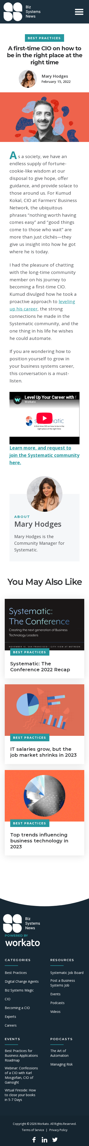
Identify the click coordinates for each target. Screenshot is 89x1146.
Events (55, 994)
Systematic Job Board (67, 972)
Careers (11, 1025)
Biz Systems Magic (19, 990)
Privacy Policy (58, 1130)
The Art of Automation (59, 1053)
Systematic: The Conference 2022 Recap (40, 666)
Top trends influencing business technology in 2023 (39, 841)
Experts (10, 1016)
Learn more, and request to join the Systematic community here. (44, 455)
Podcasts (57, 1002)
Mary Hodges (55, 76)
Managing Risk (61, 1064)
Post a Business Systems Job (62, 982)
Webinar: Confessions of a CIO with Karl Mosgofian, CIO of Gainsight (21, 1075)
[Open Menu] (79, 12)
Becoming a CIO (17, 1007)
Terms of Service (33, 1130)
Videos (55, 1011)
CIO (7, 999)
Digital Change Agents (22, 981)
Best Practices (44, 38)
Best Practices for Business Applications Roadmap (21, 1055)
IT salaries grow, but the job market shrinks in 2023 (43, 752)
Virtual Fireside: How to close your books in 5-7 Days (20, 1095)
